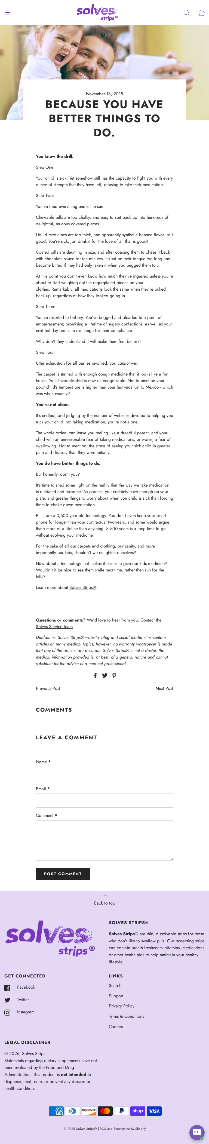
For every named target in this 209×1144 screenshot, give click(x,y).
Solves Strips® (82, 587)
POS (103, 1128)
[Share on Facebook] (94, 675)
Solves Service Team (54, 626)
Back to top (104, 903)
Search (115, 985)
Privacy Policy (121, 1006)
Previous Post (48, 688)
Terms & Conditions (126, 1016)
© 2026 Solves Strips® (81, 1128)
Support (116, 996)
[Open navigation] (7, 12)
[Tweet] (104, 675)
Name (43, 762)
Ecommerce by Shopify (129, 1128)
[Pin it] (113, 675)
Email (43, 789)
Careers (116, 1026)
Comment (46, 815)
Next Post (164, 688)
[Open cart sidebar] (201, 12)
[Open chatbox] (197, 1132)
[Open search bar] (186, 12)
